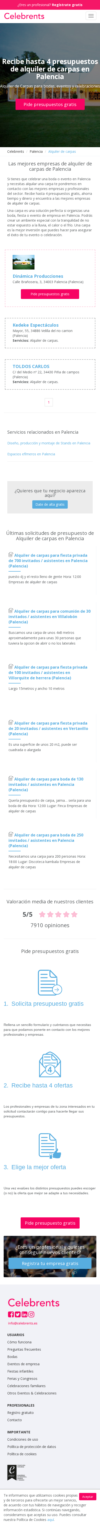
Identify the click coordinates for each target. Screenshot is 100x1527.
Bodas (12, 1356)
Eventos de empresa (23, 1364)
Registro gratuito (20, 1412)
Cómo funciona (19, 1342)
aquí (50, 1519)
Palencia (36, 151)
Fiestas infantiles (20, 1371)
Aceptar (87, 1497)
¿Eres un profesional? (50, 4)
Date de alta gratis (50, 504)
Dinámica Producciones (38, 276)
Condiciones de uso (22, 1439)
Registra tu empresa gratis (50, 1263)
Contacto (14, 1420)
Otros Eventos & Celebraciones (32, 1393)
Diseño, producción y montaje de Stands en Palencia (48, 443)
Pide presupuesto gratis (50, 1223)
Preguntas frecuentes (24, 1349)
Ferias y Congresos (22, 1378)
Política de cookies (22, 1454)
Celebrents (15, 151)
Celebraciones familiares (26, 1385)
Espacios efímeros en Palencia (31, 454)
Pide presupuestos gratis (50, 104)
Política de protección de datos (31, 1446)
